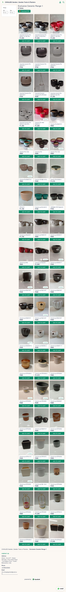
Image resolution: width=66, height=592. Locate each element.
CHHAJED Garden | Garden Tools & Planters (20, 2)
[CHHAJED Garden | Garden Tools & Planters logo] (3, 2)
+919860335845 (6, 567)
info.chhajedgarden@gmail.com (9, 572)
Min (4, 10)
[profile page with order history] (60, 2)
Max (11, 10)
